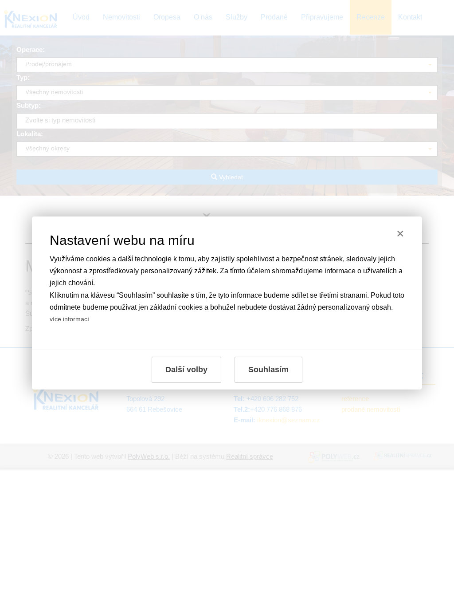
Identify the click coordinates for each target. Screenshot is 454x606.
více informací (69, 319)
